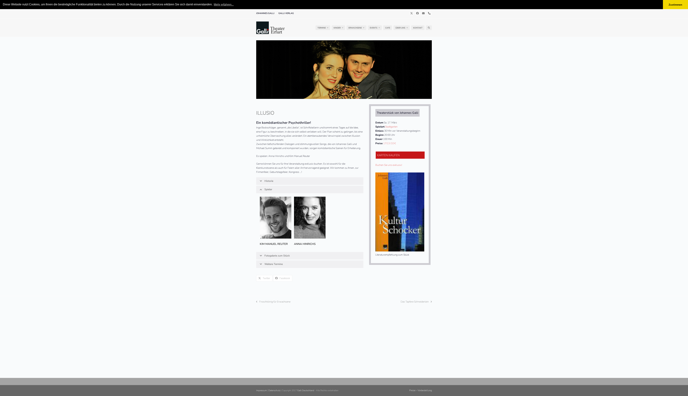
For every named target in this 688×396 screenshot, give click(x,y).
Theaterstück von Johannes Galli (397, 113)
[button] (429, 27)
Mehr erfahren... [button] (224, 4)
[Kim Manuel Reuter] (275, 217)
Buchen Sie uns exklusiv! (388, 165)
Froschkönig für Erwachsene (273, 302)
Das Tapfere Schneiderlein (415, 302)
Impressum (261, 390)
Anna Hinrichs (305, 244)
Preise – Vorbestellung (420, 390)
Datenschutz (274, 390)
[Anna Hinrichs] (310, 217)
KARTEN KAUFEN (388, 155)
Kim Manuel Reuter (274, 244)
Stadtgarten (391, 126)
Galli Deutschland (305, 390)
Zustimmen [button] (675, 4)
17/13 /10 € (389, 143)
